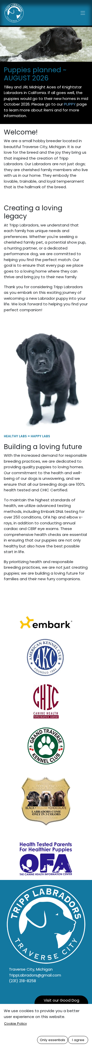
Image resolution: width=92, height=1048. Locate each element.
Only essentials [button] (52, 1039)
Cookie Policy (15, 1023)
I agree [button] (78, 1039)
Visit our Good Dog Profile (61, 1003)
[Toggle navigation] (82, 12)
